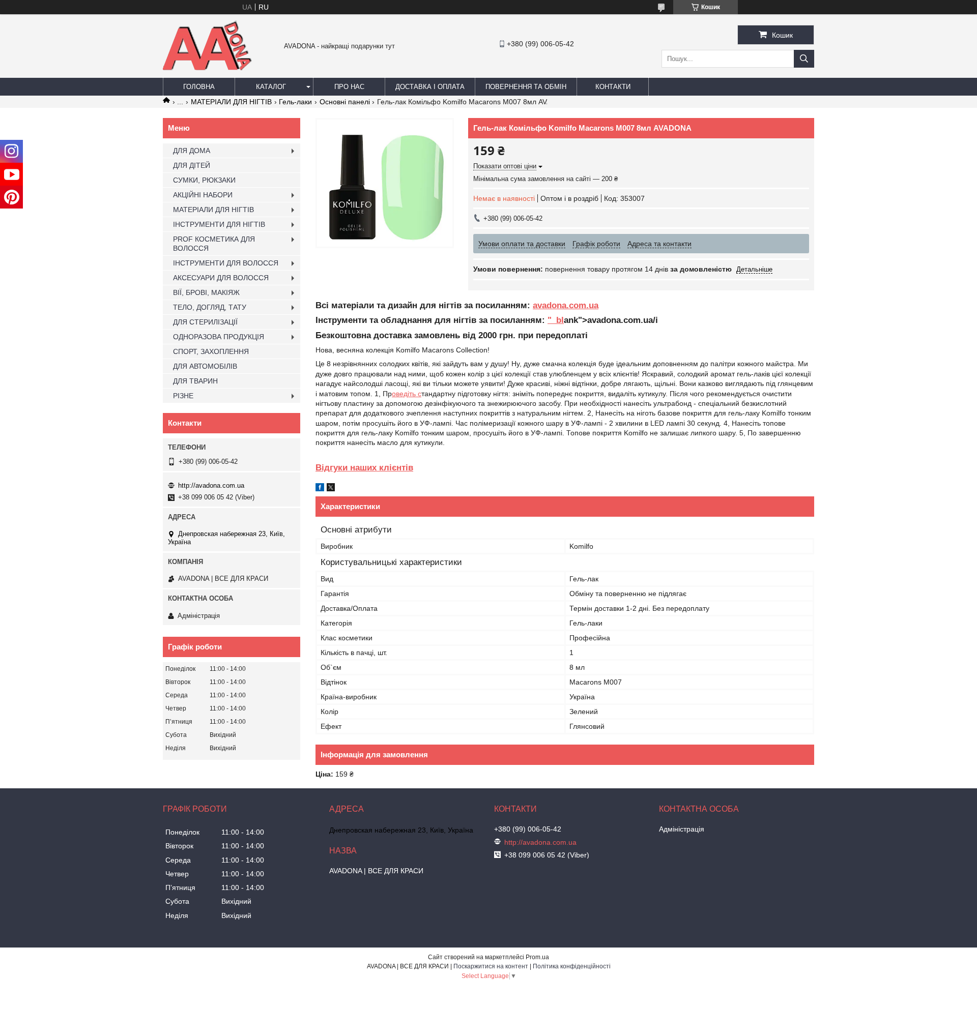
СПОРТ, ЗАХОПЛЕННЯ (211, 351)
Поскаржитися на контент (490, 966)
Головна (199, 87)
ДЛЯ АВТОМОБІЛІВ (205, 366)
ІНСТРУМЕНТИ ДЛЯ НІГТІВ (219, 224)
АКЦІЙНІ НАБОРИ (203, 195)
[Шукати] (804, 59)
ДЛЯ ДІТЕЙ (191, 165)
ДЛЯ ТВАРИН (195, 381)
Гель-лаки (295, 102)
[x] (331, 489)
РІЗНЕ (183, 396)
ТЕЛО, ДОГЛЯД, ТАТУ (209, 307)
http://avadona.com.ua (211, 485)
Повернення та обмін (525, 87)
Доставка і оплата (430, 87)
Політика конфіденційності (572, 966)
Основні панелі (345, 102)
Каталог (271, 87)
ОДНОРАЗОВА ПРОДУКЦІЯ (218, 337)
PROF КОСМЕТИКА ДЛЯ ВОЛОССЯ (214, 243)
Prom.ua (537, 957)
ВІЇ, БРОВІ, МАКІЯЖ (206, 292)
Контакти (612, 87)
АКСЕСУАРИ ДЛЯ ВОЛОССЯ (221, 278)
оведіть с (406, 394)
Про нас (349, 87)
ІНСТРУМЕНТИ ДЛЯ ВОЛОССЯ (225, 263)
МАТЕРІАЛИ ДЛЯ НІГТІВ (231, 102)
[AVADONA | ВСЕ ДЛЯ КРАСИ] (207, 68)
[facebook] (319, 489)
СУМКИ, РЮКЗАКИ (204, 180)
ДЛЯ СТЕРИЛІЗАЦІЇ (205, 322)
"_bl (556, 320)
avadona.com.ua (565, 305)
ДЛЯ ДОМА (191, 150)
